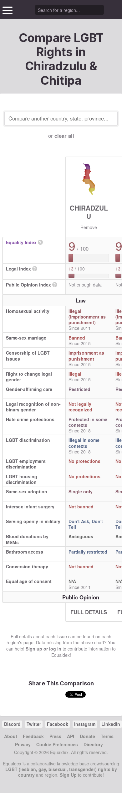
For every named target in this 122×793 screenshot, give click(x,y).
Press (55, 736)
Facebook (57, 724)
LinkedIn (110, 724)
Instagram (84, 724)
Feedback (33, 736)
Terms (107, 736)
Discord (12, 724)
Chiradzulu (89, 211)
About (10, 736)
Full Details (88, 612)
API (70, 736)
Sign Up (68, 775)
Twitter (34, 724)
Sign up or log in (43, 649)
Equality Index (21, 242)
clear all (64, 135)
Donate (87, 736)
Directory (93, 744)
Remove (88, 227)
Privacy (23, 744)
